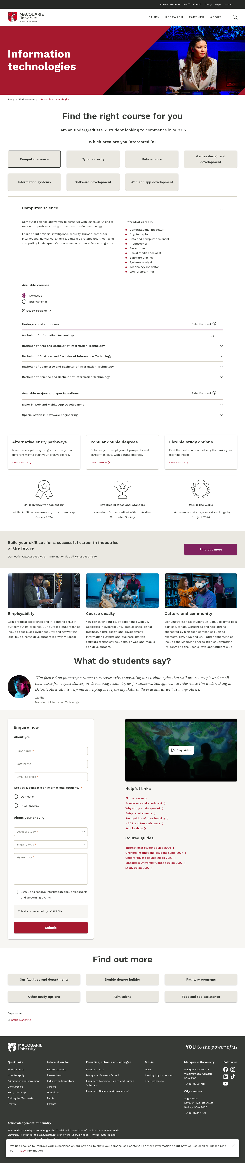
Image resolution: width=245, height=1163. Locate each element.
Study (11, 99)
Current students (170, 4)
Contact (229, 4)
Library (207, 4)
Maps (218, 4)
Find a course (26, 99)
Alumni (196, 4)
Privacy (21, 1150)
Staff (186, 4)
